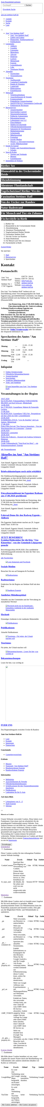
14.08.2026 (5, 405)
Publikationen (8, 627)
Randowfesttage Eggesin (15, 770)
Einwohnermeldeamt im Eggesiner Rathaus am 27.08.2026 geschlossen (22, 494)
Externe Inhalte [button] (6, 1050)
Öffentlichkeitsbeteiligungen (16, 784)
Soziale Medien (8, 566)
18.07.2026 (5, 399)
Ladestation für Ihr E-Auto (15, 792)
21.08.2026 (5, 411)
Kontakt (9, 741)
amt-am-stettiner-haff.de (10, 15)
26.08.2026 (5, 418)
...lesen (28, 480)
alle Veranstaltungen (8, 449)
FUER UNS (6, 725)
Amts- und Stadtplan (13, 383)
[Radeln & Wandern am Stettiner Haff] (12, 575)
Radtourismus (8, 580)
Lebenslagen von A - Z (14, 802)
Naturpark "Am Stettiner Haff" (17, 766)
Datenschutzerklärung (31, 838)
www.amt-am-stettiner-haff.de (27, 286)
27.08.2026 (5, 424)
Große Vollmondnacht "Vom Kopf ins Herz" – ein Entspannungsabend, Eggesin (19, 444)
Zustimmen (8, 849)
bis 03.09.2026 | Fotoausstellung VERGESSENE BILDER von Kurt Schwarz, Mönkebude (19, 402)
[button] (3, 247)
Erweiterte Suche (9, 9)
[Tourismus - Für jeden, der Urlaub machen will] (22, 638)
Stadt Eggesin (11, 804)
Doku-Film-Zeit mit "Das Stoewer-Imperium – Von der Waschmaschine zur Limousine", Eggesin (21, 427)
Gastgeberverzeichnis (13, 755)
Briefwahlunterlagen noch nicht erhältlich (21, 471)
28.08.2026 (5, 431)
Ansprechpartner (12, 376)
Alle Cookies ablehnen (9, 1105)
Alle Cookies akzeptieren (27, 1105)
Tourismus (6, 643)
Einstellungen (6, 844)
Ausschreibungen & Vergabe (16, 782)
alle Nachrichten (7, 558)
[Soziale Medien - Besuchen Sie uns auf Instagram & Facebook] (18, 562)
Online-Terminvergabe (19, 330)
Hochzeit (5, 614)
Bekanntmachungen (10, 658)
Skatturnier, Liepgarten (9, 433)
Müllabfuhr (10, 779)
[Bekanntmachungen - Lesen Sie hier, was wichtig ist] (22, 654)
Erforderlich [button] (5, 847)
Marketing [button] (5, 895)
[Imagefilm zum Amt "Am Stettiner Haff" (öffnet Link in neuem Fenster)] (22, 389)
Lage (7, 739)
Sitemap (9, 806)
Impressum (10, 743)
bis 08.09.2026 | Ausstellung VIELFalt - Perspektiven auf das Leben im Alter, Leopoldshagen (21, 415)
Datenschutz (10, 745)
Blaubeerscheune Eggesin (15, 768)
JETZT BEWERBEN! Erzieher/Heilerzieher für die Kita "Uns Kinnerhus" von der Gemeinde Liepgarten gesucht (21, 541)
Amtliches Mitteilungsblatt (15, 380)
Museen (8, 764)
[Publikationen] (12, 623)
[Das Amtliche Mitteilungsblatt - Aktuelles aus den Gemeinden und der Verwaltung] (13, 590)
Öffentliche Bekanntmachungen (17, 374)
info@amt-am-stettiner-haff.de (27, 282)
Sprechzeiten (10, 378)
